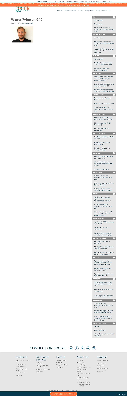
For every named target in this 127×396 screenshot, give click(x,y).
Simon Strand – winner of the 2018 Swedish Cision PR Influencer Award (103, 78)
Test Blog (97, 326)
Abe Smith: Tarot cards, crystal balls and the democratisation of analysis (104, 51)
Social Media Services (22, 373)
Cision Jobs (19, 375)
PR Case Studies (99, 238)
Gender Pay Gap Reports (81, 370)
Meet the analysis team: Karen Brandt (102, 143)
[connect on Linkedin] (82, 348)
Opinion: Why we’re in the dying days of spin (102, 269)
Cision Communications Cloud (23, 361)
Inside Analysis (99, 134)
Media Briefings (61, 360)
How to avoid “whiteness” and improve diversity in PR (104, 85)
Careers (79, 380)
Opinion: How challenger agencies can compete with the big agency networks (103, 199)
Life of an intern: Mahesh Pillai (104, 103)
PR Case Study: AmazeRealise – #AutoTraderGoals (104, 248)
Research (97, 279)
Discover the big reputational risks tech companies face (103, 311)
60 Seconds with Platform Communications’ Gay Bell (102, 189)
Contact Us (80, 360)
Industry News (99, 114)
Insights (96, 153)
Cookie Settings (75, 390)
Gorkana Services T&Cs (83, 367)
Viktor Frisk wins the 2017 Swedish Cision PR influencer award (103, 109)
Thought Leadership (62, 365)
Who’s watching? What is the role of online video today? (103, 296)
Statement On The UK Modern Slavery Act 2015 (84, 384)
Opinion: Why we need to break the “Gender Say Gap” (103, 234)
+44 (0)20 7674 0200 (44, 1)
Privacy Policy (81, 362)
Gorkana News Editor (28, 23)
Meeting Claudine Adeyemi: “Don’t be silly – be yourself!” (103, 64)
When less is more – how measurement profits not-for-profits (104, 163)
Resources (97, 300)
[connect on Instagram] (94, 348)
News (95, 194)
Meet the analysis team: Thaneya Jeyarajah (102, 149)
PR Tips (96, 257)
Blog (95, 17)
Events (96, 56)
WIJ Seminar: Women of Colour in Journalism (102, 69)
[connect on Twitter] (71, 348)
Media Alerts (39, 363)
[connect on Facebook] (76, 348)
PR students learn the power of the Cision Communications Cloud (104, 29)
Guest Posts (98, 95)
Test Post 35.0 (98, 20)
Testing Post (98, 24)
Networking (59, 367)
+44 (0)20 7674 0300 (102, 368)
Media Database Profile (43, 369)
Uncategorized (99, 323)
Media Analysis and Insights (21, 369)
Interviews (97, 172)
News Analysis (99, 219)
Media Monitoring (21, 366)
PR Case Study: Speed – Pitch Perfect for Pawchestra (104, 253)
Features (97, 73)
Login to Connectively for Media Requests (42, 366)
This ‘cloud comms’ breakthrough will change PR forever (103, 305)
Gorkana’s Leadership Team (83, 374)
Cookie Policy (81, 365)
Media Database (21, 364)
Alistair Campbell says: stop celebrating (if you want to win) (103, 284)
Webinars (59, 362)
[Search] (109, 11)
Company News (99, 35)
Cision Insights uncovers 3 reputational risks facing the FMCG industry (103, 318)
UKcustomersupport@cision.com (102, 370)
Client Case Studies (82, 377)
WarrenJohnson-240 (26, 19)
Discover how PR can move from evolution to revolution (103, 118)
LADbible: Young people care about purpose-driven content (104, 90)
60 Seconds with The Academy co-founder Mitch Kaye (103, 177)
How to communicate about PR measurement (103, 157)
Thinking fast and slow (101, 169)
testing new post (99, 330)
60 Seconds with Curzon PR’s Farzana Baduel (103, 184)
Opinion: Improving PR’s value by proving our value (104, 275)
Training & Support (102, 360)
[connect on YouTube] (88, 348)
